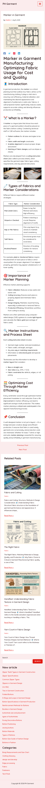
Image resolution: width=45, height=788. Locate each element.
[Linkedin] (19, 53)
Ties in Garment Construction (13, 691)
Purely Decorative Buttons (12, 720)
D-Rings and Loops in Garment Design (16, 698)
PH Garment (10, 3)
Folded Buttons (8, 694)
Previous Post (22, 445)
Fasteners (6, 770)
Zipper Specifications (10, 676)
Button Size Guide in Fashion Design (15, 739)
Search (5, 658)
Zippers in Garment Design (12, 683)
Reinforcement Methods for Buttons (15, 705)
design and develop (9, 759)
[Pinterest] (14, 53)
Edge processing (8, 763)
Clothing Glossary (8, 756)
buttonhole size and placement (13, 713)
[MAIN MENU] (40, 3)
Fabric (6, 496)
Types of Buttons (8, 735)
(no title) (5, 687)
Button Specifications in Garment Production (18, 702)
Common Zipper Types (10, 679)
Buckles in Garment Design (12, 709)
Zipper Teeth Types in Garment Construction (18, 672)
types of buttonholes (10, 717)
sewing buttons (8, 728)
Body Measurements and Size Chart (15, 752)
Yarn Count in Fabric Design (17, 629)
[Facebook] (4, 53)
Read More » (9, 516)
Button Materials (8, 731)
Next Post (23, 449)
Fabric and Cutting (12, 492)
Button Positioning (9, 724)
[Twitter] (9, 53)
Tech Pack (6, 774)
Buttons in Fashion (9, 742)
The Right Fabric (11, 547)
